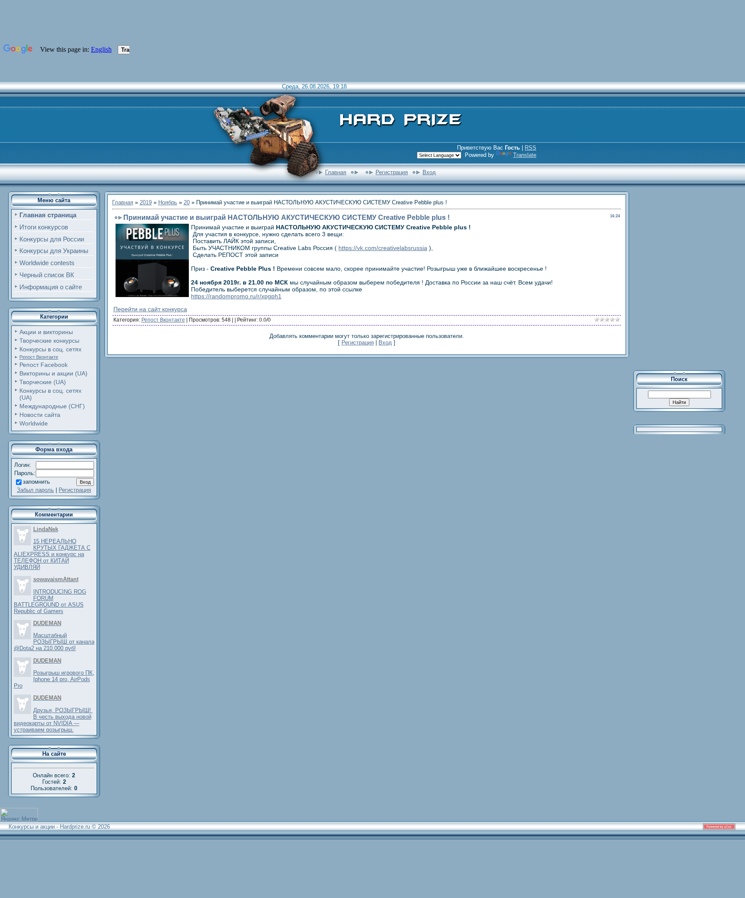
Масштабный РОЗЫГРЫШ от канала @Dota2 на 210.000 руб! (54, 641)
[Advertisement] (685, 277)
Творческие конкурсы (49, 340)
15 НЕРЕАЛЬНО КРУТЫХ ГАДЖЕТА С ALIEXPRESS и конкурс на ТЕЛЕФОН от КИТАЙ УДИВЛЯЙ (52, 554)
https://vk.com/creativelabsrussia (382, 247)
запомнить (36, 482)
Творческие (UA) (42, 382)
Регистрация (392, 172)
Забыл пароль (35, 490)
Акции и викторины (46, 332)
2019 (146, 202)
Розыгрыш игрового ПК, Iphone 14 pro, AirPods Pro (54, 679)
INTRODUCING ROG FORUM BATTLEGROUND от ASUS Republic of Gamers (50, 601)
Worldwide (33, 423)
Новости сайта (39, 414)
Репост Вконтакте (38, 357)
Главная (335, 172)
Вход (429, 172)
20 (187, 202)
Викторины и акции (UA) (53, 373)
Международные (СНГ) (52, 406)
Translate (524, 155)
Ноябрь (167, 202)
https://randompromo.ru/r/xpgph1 (236, 296)
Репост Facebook (43, 364)
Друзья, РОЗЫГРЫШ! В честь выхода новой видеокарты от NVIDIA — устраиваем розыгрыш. (53, 720)
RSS (530, 147)
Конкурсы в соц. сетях (50, 349)
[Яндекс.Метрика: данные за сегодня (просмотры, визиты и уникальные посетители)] (19, 814)
